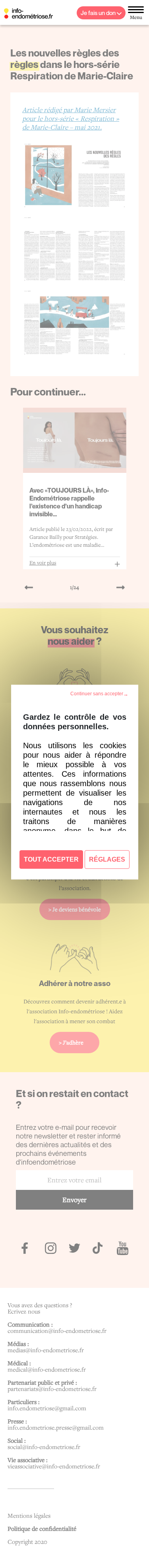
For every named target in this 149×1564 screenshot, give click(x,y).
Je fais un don (99, 12)
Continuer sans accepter (96, 693)
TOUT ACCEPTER (51, 859)
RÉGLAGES (107, 859)
